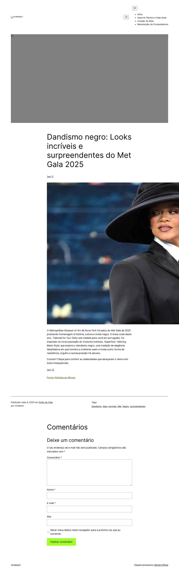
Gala (105, 406)
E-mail (51, 503)
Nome (51, 489)
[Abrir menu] (126, 17)
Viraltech (16, 565)
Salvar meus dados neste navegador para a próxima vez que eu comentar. (85, 532)
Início (140, 14)
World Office (161, 565)
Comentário (54, 457)
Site (49, 516)
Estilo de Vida (46, 402)
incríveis (112, 406)
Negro (126, 406)
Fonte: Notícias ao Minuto (61, 377)
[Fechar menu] (134, 8)
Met (119, 406)
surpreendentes (137, 406)
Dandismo (97, 406)
